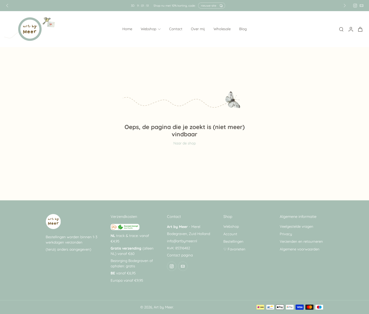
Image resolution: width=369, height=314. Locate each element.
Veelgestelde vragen (296, 226)
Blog (243, 29)
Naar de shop (184, 143)
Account (230, 234)
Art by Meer (163, 307)
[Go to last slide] (7, 5)
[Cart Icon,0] (360, 29)
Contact (175, 29)
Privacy (286, 234)
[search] (341, 29)
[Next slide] (344, 5)
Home (127, 29)
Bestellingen (233, 241)
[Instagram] (355, 5)
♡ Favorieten (234, 249)
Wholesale (222, 29)
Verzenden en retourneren (301, 241)
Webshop (148, 29)
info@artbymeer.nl (182, 241)
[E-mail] (361, 5)
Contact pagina (180, 255)
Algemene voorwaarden (299, 249)
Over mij (198, 29)
